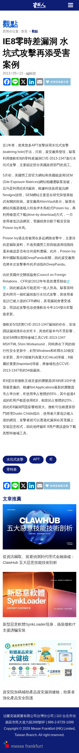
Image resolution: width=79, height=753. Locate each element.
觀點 (35, 31)
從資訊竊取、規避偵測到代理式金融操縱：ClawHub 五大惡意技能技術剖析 (39, 560)
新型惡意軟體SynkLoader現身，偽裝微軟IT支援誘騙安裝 (39, 627)
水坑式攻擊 (15, 459)
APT (36, 459)
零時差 (12, 469)
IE (51, 459)
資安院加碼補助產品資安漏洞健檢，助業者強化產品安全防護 (39, 695)
